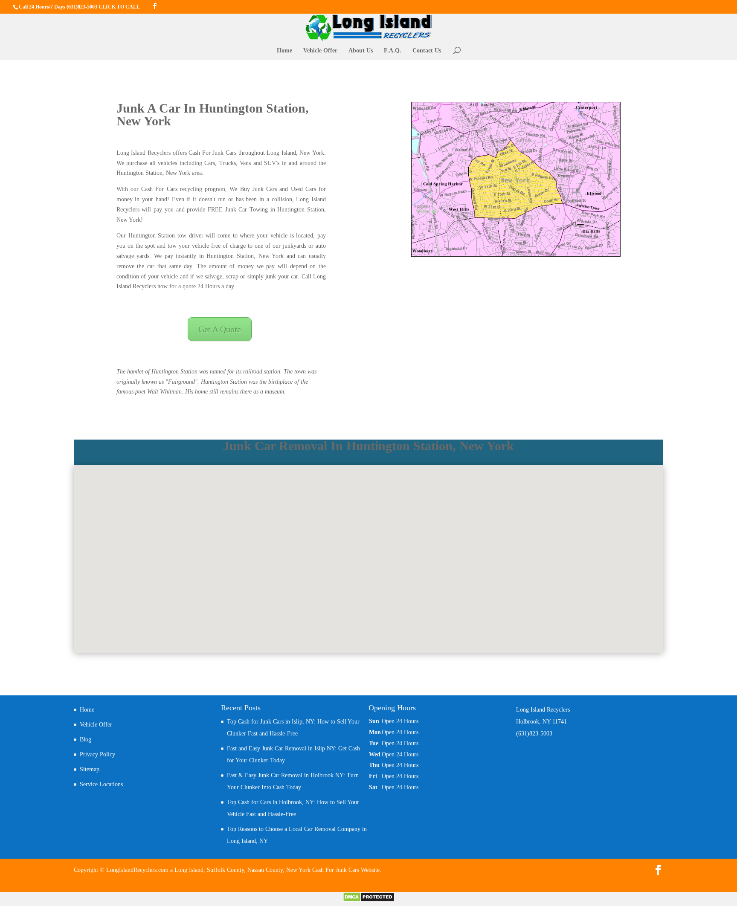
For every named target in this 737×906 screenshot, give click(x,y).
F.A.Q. (392, 51)
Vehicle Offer (320, 51)
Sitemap (89, 769)
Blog (85, 739)
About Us (360, 51)
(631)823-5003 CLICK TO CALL (103, 7)
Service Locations (101, 784)
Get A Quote (219, 329)
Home (284, 51)
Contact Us (426, 51)
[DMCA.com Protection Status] (369, 900)
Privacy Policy (97, 754)
